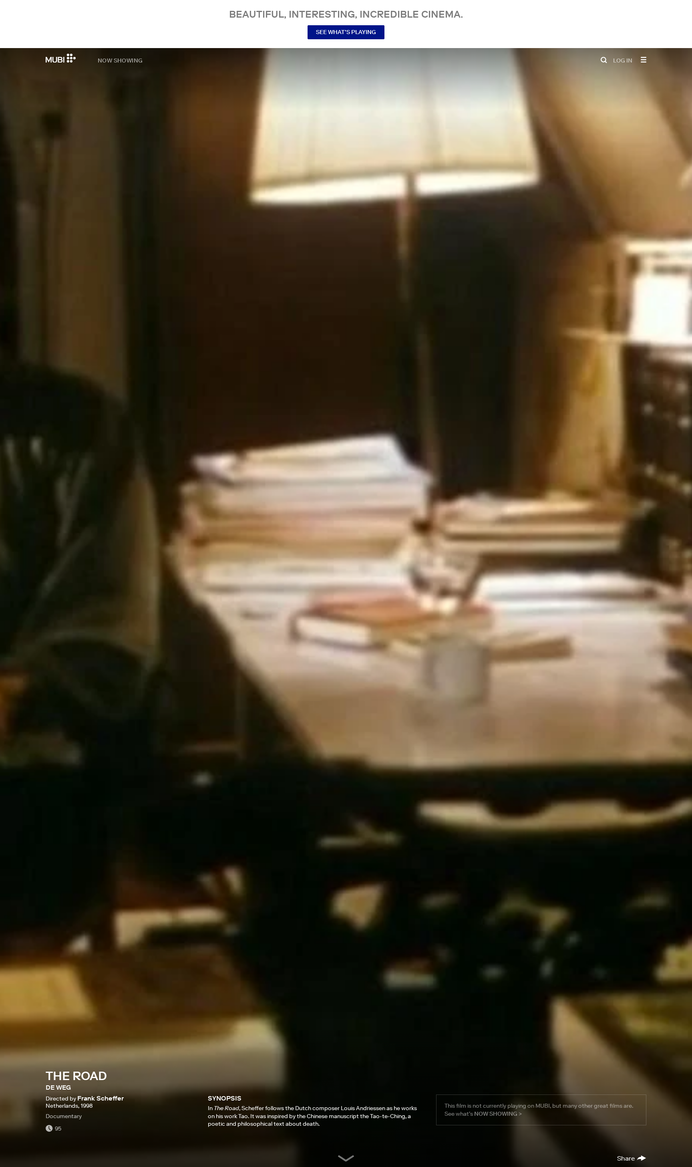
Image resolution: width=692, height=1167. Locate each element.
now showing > (498, 1113)
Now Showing (120, 60)
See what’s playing (346, 32)
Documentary (64, 1116)
